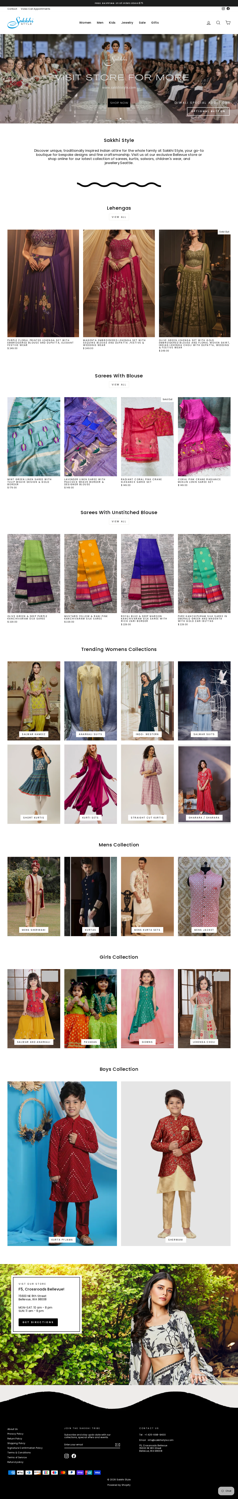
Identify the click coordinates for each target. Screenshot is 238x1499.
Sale (142, 22)
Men (100, 22)
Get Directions (38, 1322)
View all (119, 217)
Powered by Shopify (119, 1485)
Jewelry (127, 22)
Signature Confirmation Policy (25, 1447)
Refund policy (15, 1462)
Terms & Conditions (19, 1452)
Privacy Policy (15, 1433)
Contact (12, 8)
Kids (112, 22)
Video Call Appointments (35, 8)
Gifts (155, 22)
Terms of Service (17, 1457)
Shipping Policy (16, 1443)
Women (85, 22)
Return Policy (14, 1438)
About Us (12, 1429)
